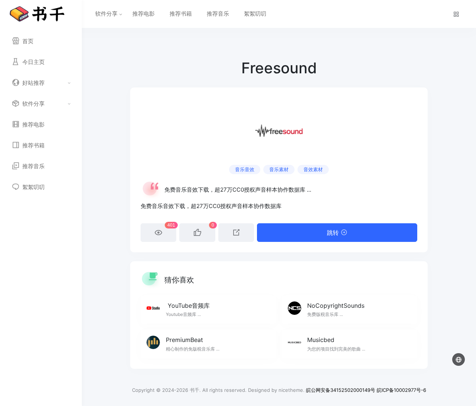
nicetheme (291, 390)
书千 (194, 390)
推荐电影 (143, 13)
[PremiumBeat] (208, 344)
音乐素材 (279, 169)
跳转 (334, 232)
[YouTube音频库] (208, 309)
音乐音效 (244, 169)
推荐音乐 (218, 13)
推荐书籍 (181, 13)
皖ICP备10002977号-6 (401, 390)
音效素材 (313, 169)
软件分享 (106, 13)
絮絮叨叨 (255, 13)
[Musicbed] (349, 344)
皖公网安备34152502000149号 (340, 390)
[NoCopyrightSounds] (349, 309)
